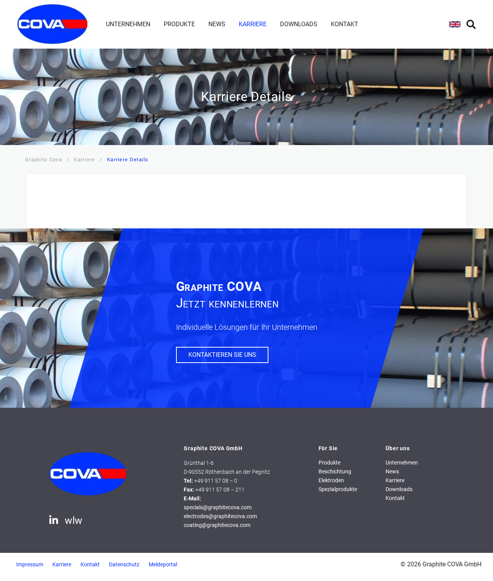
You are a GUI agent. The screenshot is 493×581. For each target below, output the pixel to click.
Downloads (298, 24)
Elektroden (331, 480)
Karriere (253, 24)
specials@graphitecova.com (218, 507)
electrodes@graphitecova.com (220, 516)
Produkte (179, 24)
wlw (73, 520)
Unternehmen (128, 24)
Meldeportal (163, 564)
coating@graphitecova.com (217, 525)
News (216, 24)
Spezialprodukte (338, 489)
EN (455, 24)
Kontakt (344, 24)
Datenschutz (124, 564)
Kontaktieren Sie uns (222, 354)
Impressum (29, 564)
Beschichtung (335, 471)
